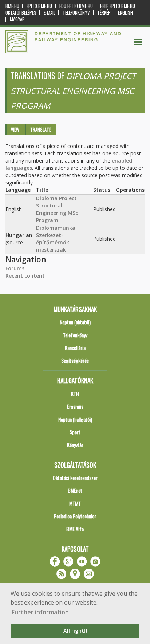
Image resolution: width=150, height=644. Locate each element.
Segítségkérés (75, 360)
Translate (40, 129)
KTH (75, 393)
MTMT (75, 503)
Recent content (25, 275)
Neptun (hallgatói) (75, 419)
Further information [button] (40, 612)
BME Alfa (75, 529)
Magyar (17, 19)
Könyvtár (75, 445)
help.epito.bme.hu (117, 6)
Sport (75, 432)
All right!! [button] (75, 630)
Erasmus (75, 406)
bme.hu (12, 6)
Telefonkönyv (76, 12)
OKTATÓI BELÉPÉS (20, 12)
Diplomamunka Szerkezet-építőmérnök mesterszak (55, 238)
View (15, 129)
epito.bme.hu (39, 6)
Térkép (104, 12)
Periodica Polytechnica (75, 516)
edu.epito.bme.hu (76, 6)
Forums (14, 268)
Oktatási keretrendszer (75, 477)
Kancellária (75, 347)
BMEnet (75, 490)
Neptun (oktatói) (75, 322)
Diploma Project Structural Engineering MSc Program (57, 209)
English (125, 12)
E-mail (49, 12)
